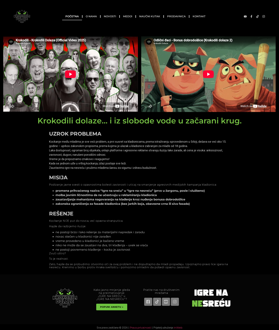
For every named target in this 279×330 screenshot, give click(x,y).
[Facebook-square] (148, 302)
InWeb (178, 327)
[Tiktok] (257, 16)
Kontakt (199, 16)
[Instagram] (263, 16)
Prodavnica (176, 16)
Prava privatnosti (140, 327)
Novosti (110, 16)
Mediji (127, 16)
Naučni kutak (149, 16)
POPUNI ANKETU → (111, 306)
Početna (72, 16)
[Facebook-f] (251, 16)
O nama (91, 16)
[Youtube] (245, 16)
